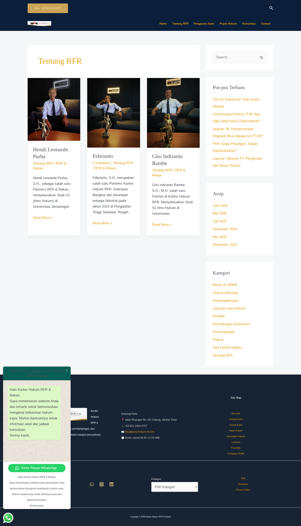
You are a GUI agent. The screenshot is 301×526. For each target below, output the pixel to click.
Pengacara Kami (204, 23)
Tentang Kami (236, 419)
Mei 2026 (220, 213)
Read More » (43, 217)
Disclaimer (243, 484)
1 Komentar (101, 163)
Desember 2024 (225, 229)
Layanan (236, 442)
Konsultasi (249, 23)
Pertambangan (224, 332)
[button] (48, 8)
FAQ (243, 478)
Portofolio (235, 448)
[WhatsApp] (91, 484)
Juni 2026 (220, 206)
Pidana (218, 340)
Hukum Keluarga (225, 293)
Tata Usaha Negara (227, 347)
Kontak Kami (236, 425)
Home (163, 23)
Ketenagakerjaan (225, 301)
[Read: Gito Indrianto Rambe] (173, 113)
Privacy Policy (243, 490)
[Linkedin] (111, 484)
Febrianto (103, 156)
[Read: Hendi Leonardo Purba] (54, 109)
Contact (266, 23)
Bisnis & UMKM (225, 285)
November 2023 (225, 245)
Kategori (156, 479)
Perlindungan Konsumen (231, 324)
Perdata (219, 316)
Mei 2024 (220, 237)
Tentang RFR (180, 23)
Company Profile (236, 453)
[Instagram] (101, 484)
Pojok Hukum (228, 23)
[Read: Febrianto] (113, 112)
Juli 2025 (219, 221)
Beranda (236, 413)
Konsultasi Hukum (236, 436)
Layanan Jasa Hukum (229, 308)
